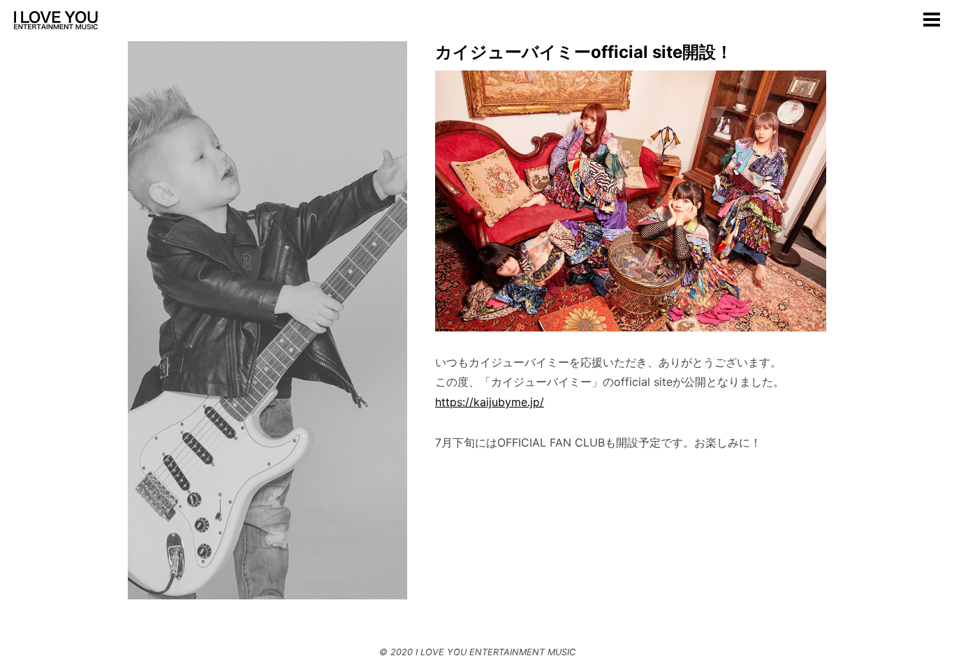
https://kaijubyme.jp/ (489, 402)
